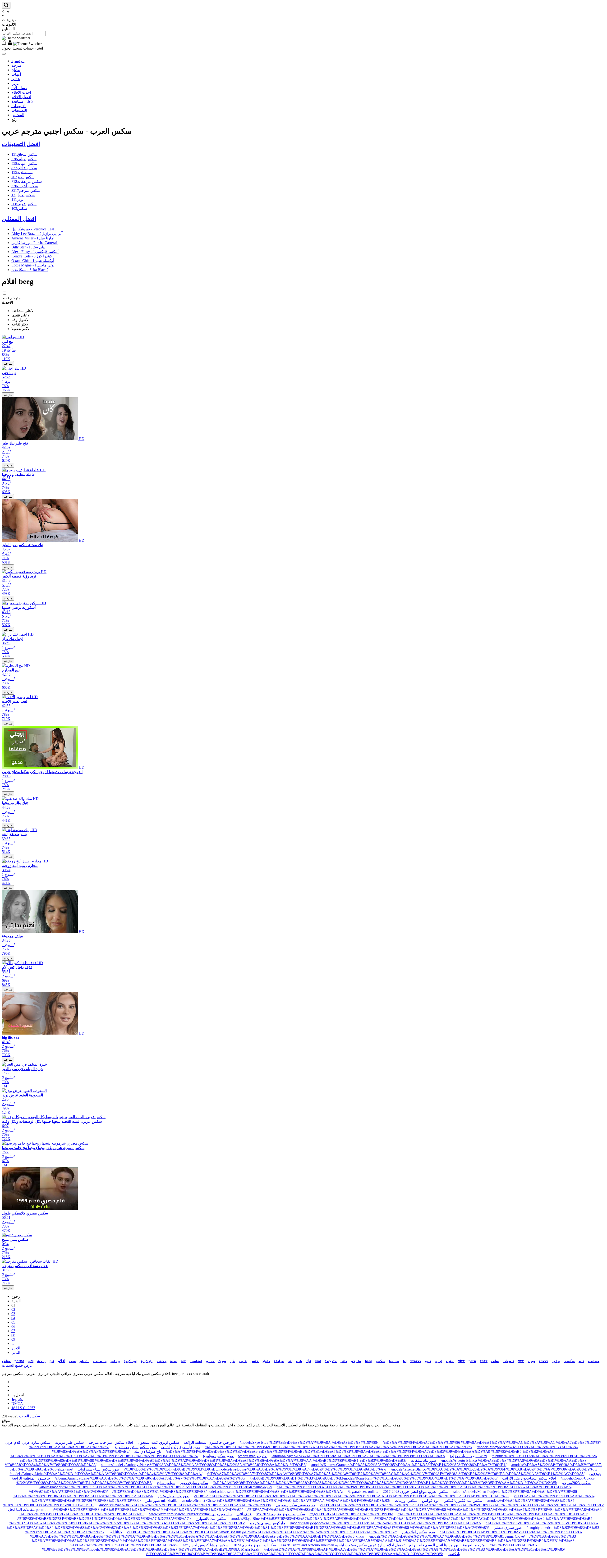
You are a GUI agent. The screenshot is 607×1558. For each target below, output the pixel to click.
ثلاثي (30, 1361)
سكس (19, 208)
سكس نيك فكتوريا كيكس (463, 1500)
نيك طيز (84, 1361)
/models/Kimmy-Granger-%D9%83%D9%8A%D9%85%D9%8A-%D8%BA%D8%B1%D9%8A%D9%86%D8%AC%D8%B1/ (408, 1465)
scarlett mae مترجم (252, 1456)
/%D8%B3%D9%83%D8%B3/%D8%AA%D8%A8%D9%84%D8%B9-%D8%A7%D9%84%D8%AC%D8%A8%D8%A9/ (493, 1514)
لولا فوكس (430, 1500)
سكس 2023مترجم (576, 1483)
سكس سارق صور (194, 1483)
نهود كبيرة (130, 1361)
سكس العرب (29, 1416)
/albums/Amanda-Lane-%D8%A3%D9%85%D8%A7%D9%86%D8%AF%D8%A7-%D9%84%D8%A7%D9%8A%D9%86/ (150, 1478)
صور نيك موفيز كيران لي (180, 1447)
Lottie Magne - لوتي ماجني (33, 265)
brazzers (394, 1361)
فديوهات (508, 1361)
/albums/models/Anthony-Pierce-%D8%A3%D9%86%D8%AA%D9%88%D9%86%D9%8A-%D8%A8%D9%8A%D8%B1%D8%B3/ (203, 1465)
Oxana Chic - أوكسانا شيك (32, 261)
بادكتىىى (454, 1554)
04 (13, 1318)
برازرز (556, 1361)
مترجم (16, 65)
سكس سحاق (24, 154)
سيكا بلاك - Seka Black (29, 270)
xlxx (461, 1361)
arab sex (593, 1361)
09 (13, 1339)
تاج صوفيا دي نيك (147, 1451)
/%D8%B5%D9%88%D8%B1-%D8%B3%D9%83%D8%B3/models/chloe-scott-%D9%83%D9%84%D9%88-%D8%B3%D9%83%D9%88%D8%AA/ (227, 1491)
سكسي (569, 1361)
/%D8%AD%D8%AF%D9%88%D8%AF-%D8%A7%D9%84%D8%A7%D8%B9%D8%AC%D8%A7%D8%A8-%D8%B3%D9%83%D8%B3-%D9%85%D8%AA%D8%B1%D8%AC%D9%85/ (414, 1549)
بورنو (531, 1361)
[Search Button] (6, 5)
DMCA (17, 1404)
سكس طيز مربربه (69, 1442)
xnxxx (543, 1361)
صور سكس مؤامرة (218, 1456)
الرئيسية (17, 61)
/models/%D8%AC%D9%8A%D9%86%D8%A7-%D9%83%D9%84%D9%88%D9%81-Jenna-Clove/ (447, 1536)
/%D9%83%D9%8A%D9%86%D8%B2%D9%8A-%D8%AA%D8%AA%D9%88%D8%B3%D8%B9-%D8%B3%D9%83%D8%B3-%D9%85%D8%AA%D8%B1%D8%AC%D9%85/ (462, 1505)
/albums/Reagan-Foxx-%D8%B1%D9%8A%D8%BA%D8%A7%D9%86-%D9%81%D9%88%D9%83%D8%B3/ (358, 1456)
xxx (521, 1361)
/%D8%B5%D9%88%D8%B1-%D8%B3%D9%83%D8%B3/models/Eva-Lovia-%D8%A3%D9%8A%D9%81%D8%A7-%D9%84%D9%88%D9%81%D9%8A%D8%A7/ (255, 1469)
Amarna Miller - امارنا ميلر (32, 238)
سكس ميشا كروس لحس (209, 1545)
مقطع (266, 1361)
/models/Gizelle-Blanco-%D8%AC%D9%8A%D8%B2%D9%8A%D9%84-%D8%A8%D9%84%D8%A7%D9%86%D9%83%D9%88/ (494, 1469)
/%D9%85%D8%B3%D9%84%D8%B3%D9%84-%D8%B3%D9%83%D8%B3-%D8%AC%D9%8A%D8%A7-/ (104, 1519)
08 (13, 1335)
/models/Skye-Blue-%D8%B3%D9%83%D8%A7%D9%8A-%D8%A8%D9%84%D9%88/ (309, 1442)
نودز (17, 199)
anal (318, 1361)
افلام (61, 1361)
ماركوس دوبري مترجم (267, 1523)
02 (13, 1309)
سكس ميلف (24, 159)
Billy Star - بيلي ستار (28, 247)
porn (472, 1361)
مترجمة (331, 1361)
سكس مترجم (25, 190)
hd (404, 1361)
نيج (51, 1361)
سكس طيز (22, 177)
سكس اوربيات (406, 1500)
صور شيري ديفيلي (507, 1528)
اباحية (41, 1361)
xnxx (483, 1361)
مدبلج (15, 70)
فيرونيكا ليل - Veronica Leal (33, 229)
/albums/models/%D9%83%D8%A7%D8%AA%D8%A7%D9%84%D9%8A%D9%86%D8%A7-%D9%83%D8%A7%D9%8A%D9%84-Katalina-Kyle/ (155, 1487)
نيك (308, 1361)
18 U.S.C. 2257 (23, 1408)
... (12, 1344)
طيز (232, 1361)
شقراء (450, 1361)
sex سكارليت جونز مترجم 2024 (280, 1514)
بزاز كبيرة (147, 1361)
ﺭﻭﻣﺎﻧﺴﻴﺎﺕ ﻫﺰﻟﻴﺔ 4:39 (468, 1456)
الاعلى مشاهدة (22, 101)
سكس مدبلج (23, 195)
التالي (15, 1353)
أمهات (16, 74)
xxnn (72, 1361)
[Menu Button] (4, 54)
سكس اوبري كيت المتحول (158, 1442)
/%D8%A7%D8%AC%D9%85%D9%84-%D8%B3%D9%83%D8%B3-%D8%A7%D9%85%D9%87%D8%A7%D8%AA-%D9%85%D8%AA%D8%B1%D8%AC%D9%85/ (338, 1447)
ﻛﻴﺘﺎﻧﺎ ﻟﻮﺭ (115, 1532)
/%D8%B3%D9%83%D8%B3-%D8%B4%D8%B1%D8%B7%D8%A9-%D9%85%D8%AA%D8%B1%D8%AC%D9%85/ (148, 1510)
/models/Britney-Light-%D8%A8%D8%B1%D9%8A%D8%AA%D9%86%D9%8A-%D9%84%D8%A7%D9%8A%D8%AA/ (106, 1474)
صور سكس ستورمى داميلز (135, 1447)
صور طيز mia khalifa (162, 1500)
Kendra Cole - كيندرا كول (31, 256)
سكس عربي (24, 204)
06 (13, 1326)
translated (196, 1361)
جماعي (161, 1361)
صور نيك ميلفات (423, 1460)
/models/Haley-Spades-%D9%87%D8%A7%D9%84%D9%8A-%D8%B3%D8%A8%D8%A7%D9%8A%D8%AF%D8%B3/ (385, 1523)
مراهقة (279, 1361)
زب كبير (115, 1361)
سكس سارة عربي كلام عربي (27, 1442)
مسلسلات (19, 88)
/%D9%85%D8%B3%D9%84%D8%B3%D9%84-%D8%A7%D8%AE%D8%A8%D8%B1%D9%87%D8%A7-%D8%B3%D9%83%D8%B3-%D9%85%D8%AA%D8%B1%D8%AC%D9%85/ (294, 1554)
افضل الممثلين (19, 219)
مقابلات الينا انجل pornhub (28, 1510)
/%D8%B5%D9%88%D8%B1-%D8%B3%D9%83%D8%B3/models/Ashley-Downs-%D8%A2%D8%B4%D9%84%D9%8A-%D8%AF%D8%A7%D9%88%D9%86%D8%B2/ (262, 1532)
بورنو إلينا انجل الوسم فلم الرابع (433, 1545)
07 (13, 1331)
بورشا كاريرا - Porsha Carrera (34, 243)
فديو (428, 1361)
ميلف (495, 1361)
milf (290, 1361)
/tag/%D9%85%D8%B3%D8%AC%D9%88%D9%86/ (351, 1514)
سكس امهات (24, 163)
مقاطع (6, 1361)
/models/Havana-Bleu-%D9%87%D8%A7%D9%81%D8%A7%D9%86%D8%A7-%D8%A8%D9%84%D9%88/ (185, 1505)
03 (13, 1314)
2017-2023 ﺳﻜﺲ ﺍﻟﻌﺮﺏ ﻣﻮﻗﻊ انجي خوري (415, 1491)
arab (299, 1361)
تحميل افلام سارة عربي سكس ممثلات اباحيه (370, 1545)
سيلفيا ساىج (166, 1483)
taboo (173, 1361)
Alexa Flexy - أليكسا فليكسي (35, 252)
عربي (15, 83)
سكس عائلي (24, 168)
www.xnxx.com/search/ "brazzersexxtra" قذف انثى (200, 1514)
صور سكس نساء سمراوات (99, 1469)
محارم (210, 1361)
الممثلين (17, 115)
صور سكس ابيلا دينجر (418, 1532)
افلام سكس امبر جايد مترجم (110, 1442)
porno (19, 1361)
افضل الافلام (21, 97)
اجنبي (438, 1361)
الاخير (15, 1348)
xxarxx (415, 1361)
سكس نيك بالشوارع (211, 1519)
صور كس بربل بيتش (173, 1496)
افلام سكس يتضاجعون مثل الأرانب (529, 1478)
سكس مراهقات (26, 181)
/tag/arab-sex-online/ (363, 1491)
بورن (222, 1361)
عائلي (15, 79)
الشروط (17, 1399)
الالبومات (18, 106)
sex (183, 1361)
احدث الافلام (21, 92)
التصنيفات (19, 110)
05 (13, 1322)
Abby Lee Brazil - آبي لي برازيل (36, 234)
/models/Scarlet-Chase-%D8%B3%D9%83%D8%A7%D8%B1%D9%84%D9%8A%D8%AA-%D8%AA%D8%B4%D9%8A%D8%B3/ (286, 1500)
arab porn (99, 1361)
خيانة (581, 1361)
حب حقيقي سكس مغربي (295, 1505)
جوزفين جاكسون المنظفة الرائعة (209, 1442)
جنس (254, 1361)
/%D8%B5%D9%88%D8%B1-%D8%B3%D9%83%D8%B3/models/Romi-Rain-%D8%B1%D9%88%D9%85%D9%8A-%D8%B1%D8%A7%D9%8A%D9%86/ (373, 1478)
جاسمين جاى (222, 1514)
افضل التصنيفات (21, 144)
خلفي (343, 1361)
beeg (368, 1361)
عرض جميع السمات (17, 1365)
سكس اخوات (24, 186)
